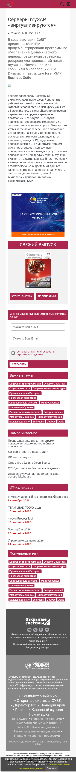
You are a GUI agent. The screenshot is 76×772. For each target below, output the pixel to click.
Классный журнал (47, 710)
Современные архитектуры (49, 388)
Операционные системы (23, 402)
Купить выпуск (21, 296)
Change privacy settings (37, 647)
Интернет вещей (53, 412)
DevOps (51, 421)
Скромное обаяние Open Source (29, 462)
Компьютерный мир (39, 696)
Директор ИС (24, 705)
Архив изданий (37, 641)
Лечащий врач (52, 705)
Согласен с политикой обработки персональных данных (36, 353)
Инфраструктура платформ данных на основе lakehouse (33, 475)
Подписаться (47, 296)
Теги (63, 637)
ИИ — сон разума (19, 457)
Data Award (20, 718)
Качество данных (44, 727)
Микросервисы (50, 402)
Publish (21, 710)
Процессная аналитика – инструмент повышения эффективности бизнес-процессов (32, 443)
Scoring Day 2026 (19, 529)
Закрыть (51, 768)
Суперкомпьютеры (55, 383)
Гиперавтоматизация (49, 416)
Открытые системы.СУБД (39, 701)
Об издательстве (19, 634)
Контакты (32, 637)
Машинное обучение (21, 407)
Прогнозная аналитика (22, 397)
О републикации (49, 637)
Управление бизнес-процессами (37, 735)
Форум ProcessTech (21, 518)
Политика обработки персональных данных (37, 644)
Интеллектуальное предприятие (37, 731)
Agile (61, 421)
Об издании (37, 634)
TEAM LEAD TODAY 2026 (24, 507)
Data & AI (23, 727)
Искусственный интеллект (25, 412)
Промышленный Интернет (25, 393)
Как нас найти (16, 637)
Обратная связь (55, 634)
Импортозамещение (21, 416)
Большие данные (19, 421)
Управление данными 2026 (26, 540)
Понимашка (39, 714)
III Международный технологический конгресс (38, 497)
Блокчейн (38, 421)
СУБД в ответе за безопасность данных (34, 468)
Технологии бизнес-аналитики (36, 723)
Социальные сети (19, 388)
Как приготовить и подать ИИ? (28, 452)
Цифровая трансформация (25, 383)
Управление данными (46, 718)
